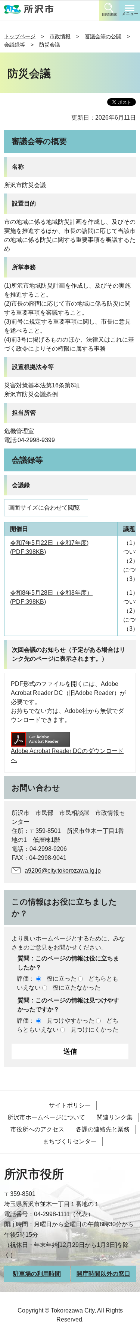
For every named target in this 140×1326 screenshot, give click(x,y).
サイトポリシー (70, 1105)
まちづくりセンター (70, 1141)
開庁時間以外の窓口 (103, 1273)
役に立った (62, 978)
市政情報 (60, 36)
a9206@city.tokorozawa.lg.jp (63, 870)
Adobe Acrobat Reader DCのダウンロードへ (67, 755)
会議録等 (14, 45)
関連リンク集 (115, 1117)
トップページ (19, 36)
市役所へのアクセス (37, 1129)
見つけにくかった (94, 1029)
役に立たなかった (76, 987)
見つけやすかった (70, 1020)
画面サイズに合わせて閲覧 (44, 507)
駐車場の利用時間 (37, 1273)
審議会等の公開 (103, 36)
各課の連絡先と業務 (103, 1129)
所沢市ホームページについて (46, 1117)
